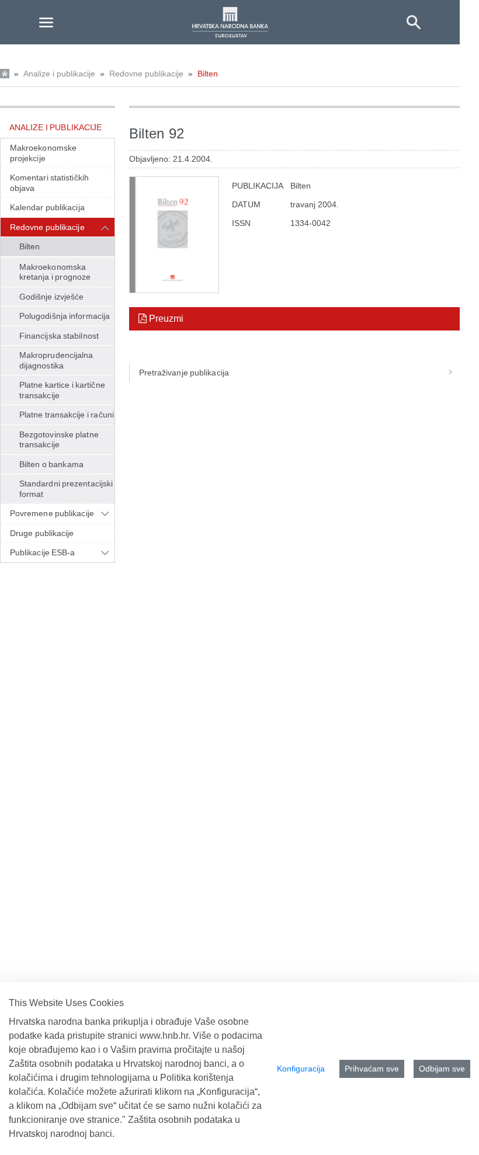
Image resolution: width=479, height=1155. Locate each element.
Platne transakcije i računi (66, 414)
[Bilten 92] (174, 234)
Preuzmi (165, 318)
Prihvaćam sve (372, 1068)
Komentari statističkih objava (49, 183)
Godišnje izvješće (51, 296)
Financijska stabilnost (59, 335)
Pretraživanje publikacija (184, 372)
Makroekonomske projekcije (43, 153)
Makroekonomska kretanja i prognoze (55, 272)
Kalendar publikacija (47, 207)
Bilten (207, 73)
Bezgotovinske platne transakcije (59, 440)
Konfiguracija (301, 1068)
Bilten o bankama (51, 464)
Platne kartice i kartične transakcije (62, 390)
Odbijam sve (442, 1068)
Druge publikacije (42, 533)
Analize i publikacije (59, 73)
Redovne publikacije (146, 73)
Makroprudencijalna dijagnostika (56, 360)
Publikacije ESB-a (42, 552)
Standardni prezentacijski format (66, 489)
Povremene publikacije (52, 513)
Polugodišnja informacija (64, 316)
